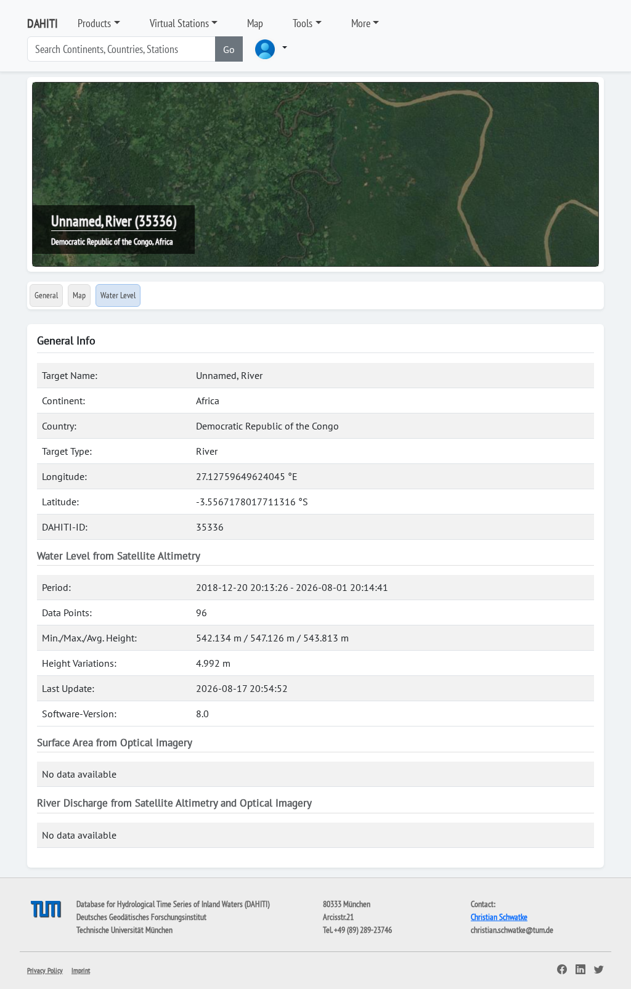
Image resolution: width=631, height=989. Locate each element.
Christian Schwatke (499, 916)
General (46, 295)
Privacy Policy (45, 970)
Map (255, 23)
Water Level (118, 295)
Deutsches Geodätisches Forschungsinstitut (141, 916)
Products (94, 23)
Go (229, 49)
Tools (302, 23)
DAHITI (42, 23)
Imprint (80, 970)
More (360, 23)
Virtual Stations (179, 23)
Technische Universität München (124, 929)
